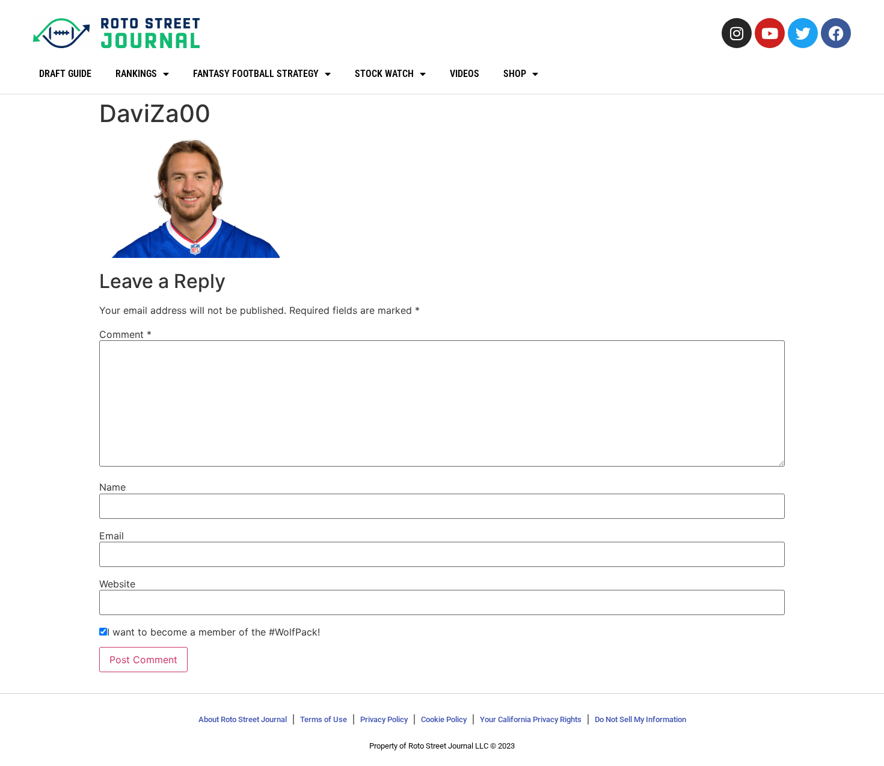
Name (112, 487)
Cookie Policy (444, 719)
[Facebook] (836, 33)
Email (111, 536)
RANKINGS (136, 73)
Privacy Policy (384, 719)
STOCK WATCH (384, 73)
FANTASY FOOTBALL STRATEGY (256, 73)
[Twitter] (803, 33)
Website (117, 584)
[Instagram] (737, 33)
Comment (125, 334)
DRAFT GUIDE (65, 73)
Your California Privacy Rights (531, 719)
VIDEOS (464, 73)
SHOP (514, 73)
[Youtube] (770, 33)
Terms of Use (323, 719)
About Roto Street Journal (242, 719)
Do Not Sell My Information (640, 719)
